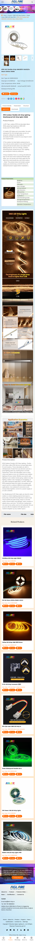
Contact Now (17, 877)
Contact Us (20, 895)
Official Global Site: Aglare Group (17, 935)
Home (5, 15)
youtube (16, 99)
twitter (14, 99)
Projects (23, 919)
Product (10, 15)
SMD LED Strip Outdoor (19, 15)
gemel (23, 926)
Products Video (21, 892)
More (20, 564)
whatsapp (21, 99)
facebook (9, 99)
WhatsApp (24, 930)
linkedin (11, 99)
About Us (4, 892)
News (3, 895)
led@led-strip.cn (10, 901)
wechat (24, 99)
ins (19, 99)
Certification (11, 895)
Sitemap (25, 922)
